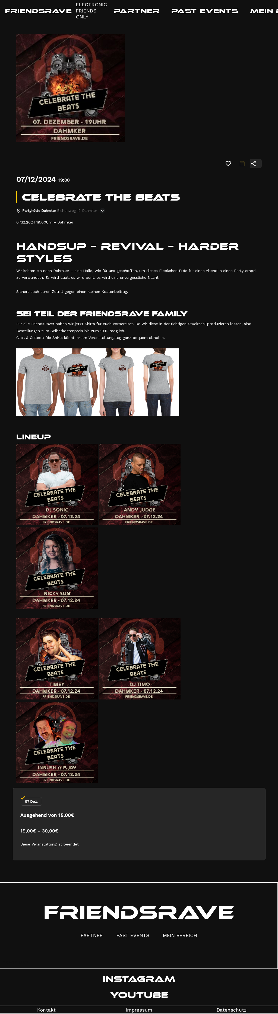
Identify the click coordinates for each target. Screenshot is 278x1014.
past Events (132, 935)
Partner (92, 935)
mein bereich (180, 935)
